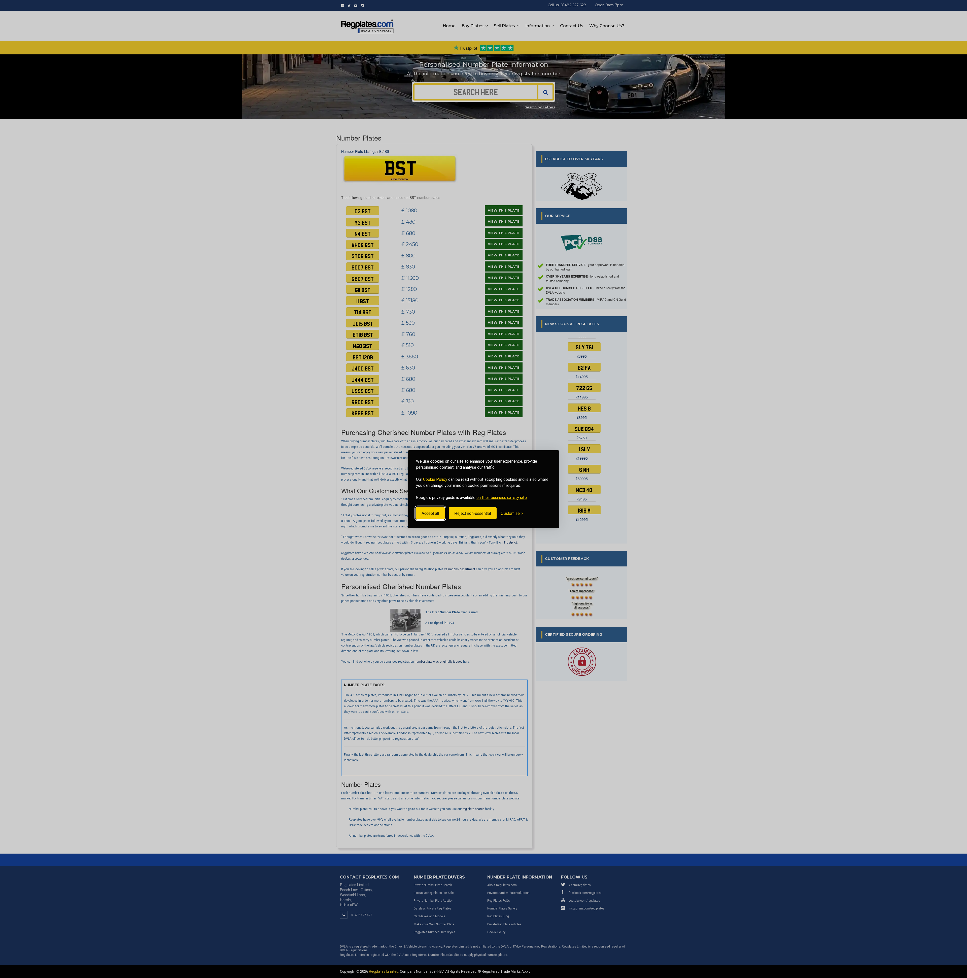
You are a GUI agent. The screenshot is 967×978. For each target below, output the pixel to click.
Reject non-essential (472, 513)
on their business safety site (501, 497)
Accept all (430, 513)
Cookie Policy (435, 479)
